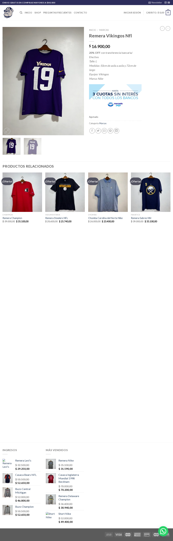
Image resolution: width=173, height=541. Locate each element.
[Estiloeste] (9, 13)
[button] (163, 531)
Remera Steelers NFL (56, 218)
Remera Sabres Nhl (141, 218)
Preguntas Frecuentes (57, 12)
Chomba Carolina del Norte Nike (105, 218)
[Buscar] (21, 12)
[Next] (78, 81)
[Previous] (8, 81)
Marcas (104, 30)
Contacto (80, 12)
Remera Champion (12, 218)
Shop (37, 12)
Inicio (28, 12)
